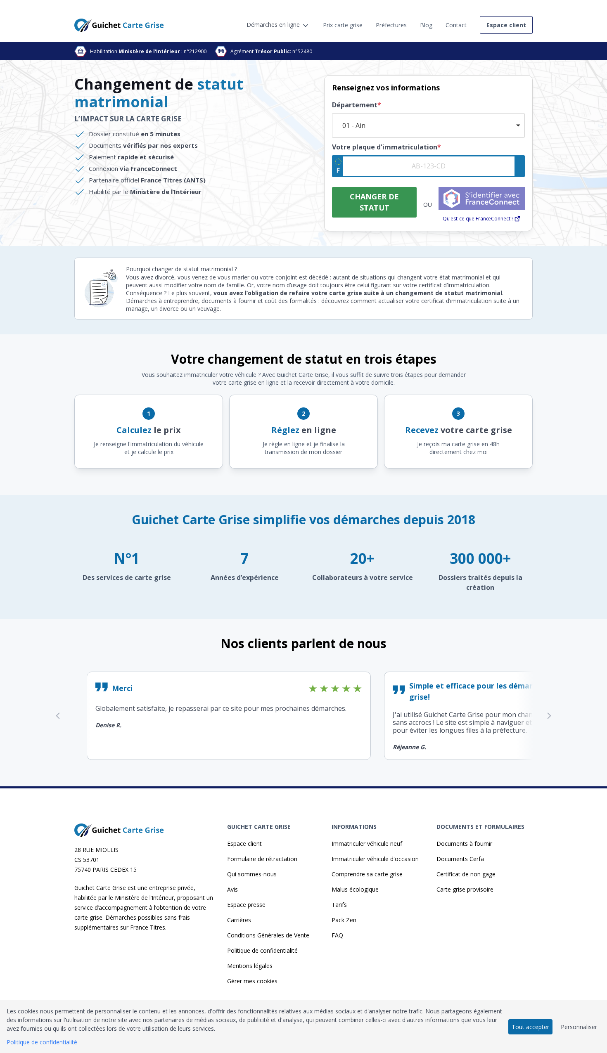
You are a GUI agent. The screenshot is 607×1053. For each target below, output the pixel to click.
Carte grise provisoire (464, 889)
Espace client (244, 843)
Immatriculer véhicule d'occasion (375, 859)
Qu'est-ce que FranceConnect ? (478, 218)
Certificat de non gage (466, 874)
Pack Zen (344, 920)
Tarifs (339, 905)
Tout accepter (530, 1027)
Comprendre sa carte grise (367, 874)
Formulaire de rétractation (262, 859)
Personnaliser (579, 1027)
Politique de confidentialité (262, 950)
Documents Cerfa (460, 859)
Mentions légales (250, 966)
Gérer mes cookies (252, 981)
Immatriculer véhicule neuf (367, 843)
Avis (232, 889)
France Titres (147, 927)
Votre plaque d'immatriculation (386, 146)
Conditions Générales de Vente (268, 935)
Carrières (239, 920)
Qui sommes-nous (252, 874)
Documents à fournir (464, 843)
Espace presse (246, 905)
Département (356, 104)
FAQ (337, 935)
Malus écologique (355, 889)
